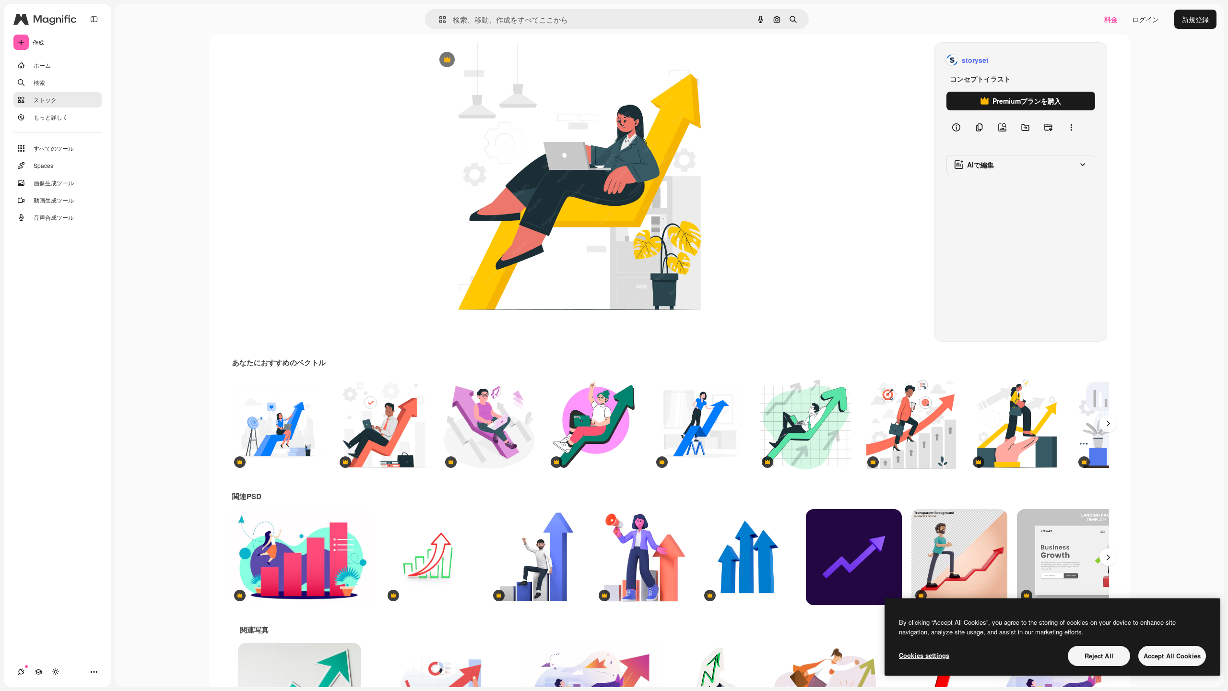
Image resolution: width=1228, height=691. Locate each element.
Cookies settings (924, 655)
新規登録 (1195, 19)
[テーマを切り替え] (55, 671)
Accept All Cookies (1172, 655)
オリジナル (496, 60)
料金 (1111, 19)
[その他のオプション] (1071, 127)
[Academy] (38, 671)
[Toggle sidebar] (94, 19)
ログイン (1145, 19)
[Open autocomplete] (438, 19)
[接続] (21, 671)
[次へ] (1108, 424)
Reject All (1099, 655)
